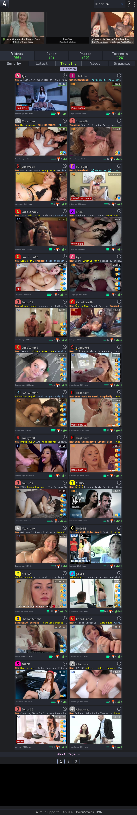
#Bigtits (60, 396)
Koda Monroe (49, 442)
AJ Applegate (28, 306)
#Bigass (49, 396)
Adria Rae (106, 623)
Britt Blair (27, 442)
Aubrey (90, 668)
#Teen (49, 261)
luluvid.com (68, 125)
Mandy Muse (48, 170)
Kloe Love (48, 351)
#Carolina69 (62, 351)
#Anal (39, 396)
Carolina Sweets (53, 623)
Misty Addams (28, 125)
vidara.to (101, 80)
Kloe (35, 351)
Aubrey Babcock (107, 668)
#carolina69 (62, 215)
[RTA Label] (99, 812)
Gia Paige (34, 215)
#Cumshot (59, 261)
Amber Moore (77, 577)
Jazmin (79, 487)
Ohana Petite (122, 713)
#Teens (67, 577)
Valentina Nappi (25, 396)
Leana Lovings (35, 487)
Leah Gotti (27, 261)
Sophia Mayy (82, 306)
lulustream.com (121, 80)
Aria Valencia (119, 532)
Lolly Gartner (23, 577)
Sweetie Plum (114, 215)
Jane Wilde (63, 532)
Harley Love (27, 668)
